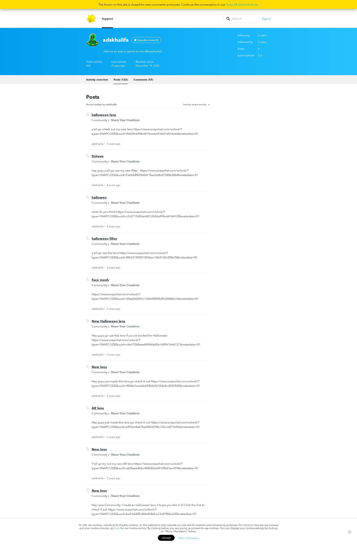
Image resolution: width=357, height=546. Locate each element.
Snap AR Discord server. (242, 4)
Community (99, 120)
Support (107, 18)
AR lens (98, 408)
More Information (188, 537)
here (117, 528)
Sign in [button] (266, 18)
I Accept (166, 537)
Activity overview (97, 79)
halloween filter (104, 238)
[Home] (91, 19)
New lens (99, 367)
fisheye (98, 156)
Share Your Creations (125, 120)
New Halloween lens (108, 321)
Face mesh (100, 280)
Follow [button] (146, 40)
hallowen (99, 197)
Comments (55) (143, 79)
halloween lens (104, 115)
